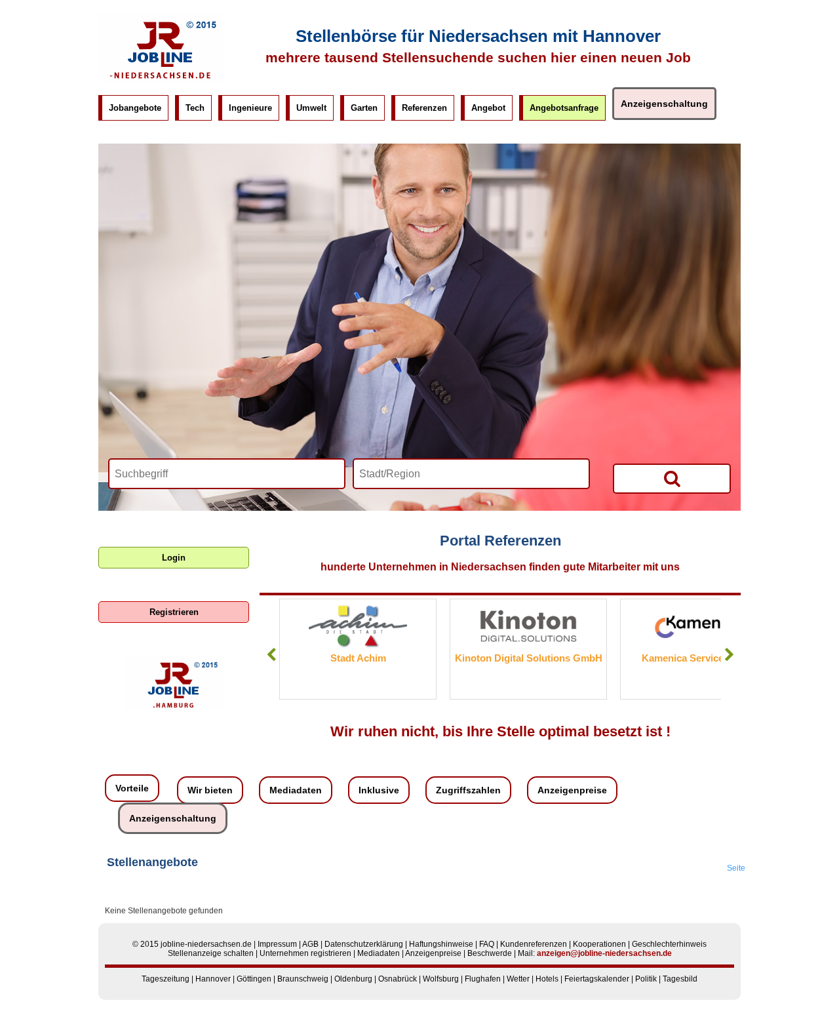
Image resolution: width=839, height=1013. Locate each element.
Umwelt (311, 108)
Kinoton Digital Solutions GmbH (477, 658)
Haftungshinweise (441, 944)
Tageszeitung (165, 978)
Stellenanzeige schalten (211, 953)
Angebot (488, 108)
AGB (310, 944)
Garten (364, 108)
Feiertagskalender (596, 978)
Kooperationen (599, 944)
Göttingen (254, 978)
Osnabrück (397, 978)
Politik (646, 978)
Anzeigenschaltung (664, 103)
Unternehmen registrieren (305, 953)
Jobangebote (135, 108)
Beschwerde (489, 953)
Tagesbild (680, 978)
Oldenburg (353, 978)
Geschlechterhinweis (669, 944)
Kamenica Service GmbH (647, 658)
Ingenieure (250, 108)
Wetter (518, 978)
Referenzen (424, 108)
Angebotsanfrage (564, 108)
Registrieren (174, 612)
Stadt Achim (306, 658)
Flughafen (483, 978)
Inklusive (379, 790)
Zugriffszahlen (468, 790)
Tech (195, 108)
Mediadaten (295, 790)
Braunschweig (302, 978)
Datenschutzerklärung (363, 944)
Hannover (213, 978)
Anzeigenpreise (572, 790)
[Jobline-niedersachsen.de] (160, 79)
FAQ (486, 944)
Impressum (277, 944)
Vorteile (132, 788)
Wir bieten (210, 790)
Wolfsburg (441, 978)
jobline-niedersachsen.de (206, 944)
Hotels (547, 978)
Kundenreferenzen (533, 944)
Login (173, 558)
